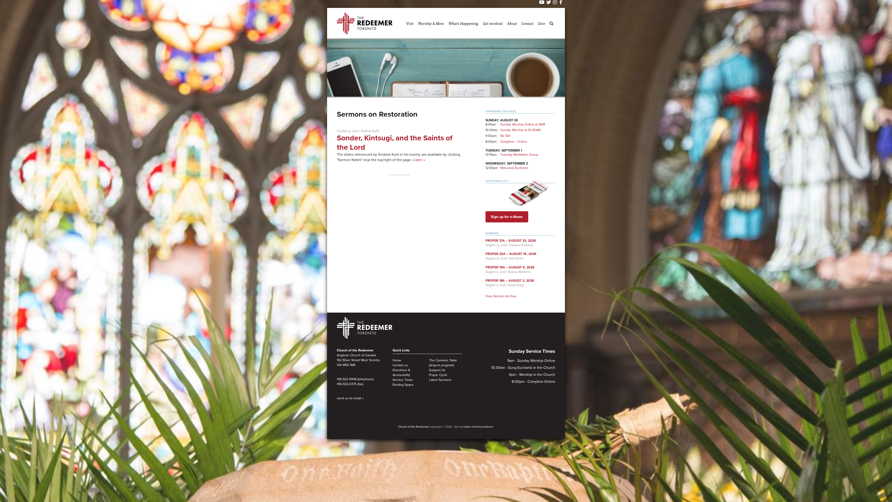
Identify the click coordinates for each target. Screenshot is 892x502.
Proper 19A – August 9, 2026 (510, 267)
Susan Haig (516, 284)
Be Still (505, 136)
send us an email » (350, 398)
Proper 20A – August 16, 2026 (510, 254)
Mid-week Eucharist (514, 168)
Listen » (419, 160)
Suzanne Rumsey (521, 244)
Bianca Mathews (519, 271)
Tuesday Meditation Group (519, 155)
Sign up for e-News (507, 217)
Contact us (400, 365)
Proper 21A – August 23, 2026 (510, 241)
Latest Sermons (440, 380)
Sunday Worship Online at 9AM (522, 124)
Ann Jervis (516, 258)
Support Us (437, 370)
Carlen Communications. (478, 426)
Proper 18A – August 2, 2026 (509, 281)
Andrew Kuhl (370, 130)
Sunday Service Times (532, 351)
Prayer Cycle (438, 375)
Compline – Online (513, 142)
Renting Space (403, 385)
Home (397, 360)
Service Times (403, 380)
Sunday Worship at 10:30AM (520, 130)
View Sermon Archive (500, 296)
